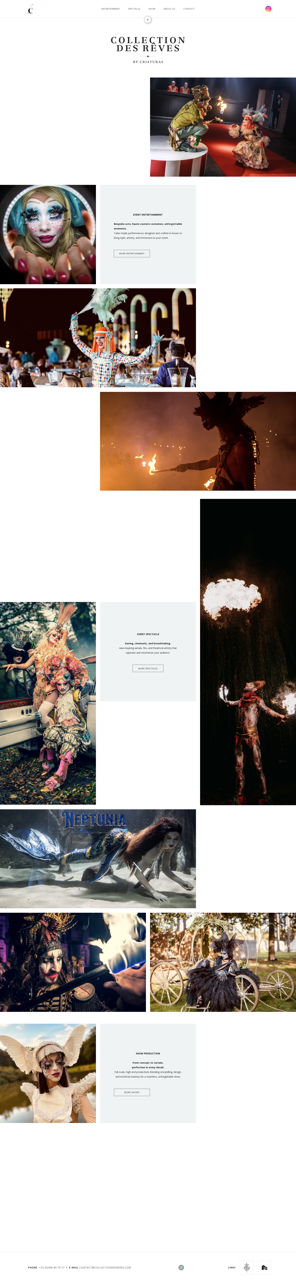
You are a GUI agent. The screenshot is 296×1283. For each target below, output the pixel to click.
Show (152, 8)
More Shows (131, 1092)
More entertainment (132, 253)
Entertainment (111, 8)
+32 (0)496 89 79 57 (52, 1267)
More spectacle (148, 668)
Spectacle (134, 8)
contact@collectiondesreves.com (105, 1267)
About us (169, 8)
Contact (188, 8)
